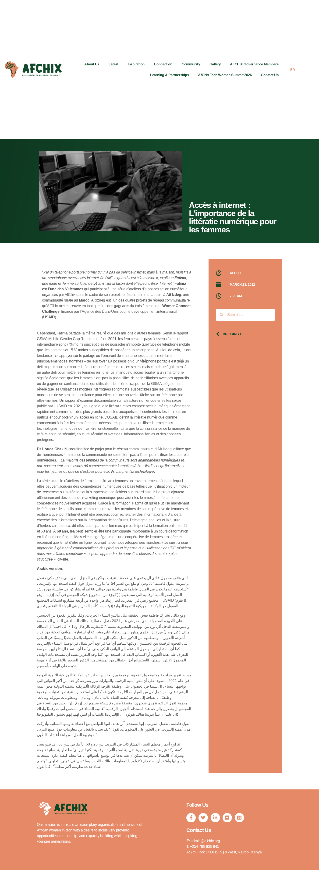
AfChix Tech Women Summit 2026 (225, 75)
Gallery (215, 64)
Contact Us (270, 75)
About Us (91, 64)
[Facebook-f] (191, 817)
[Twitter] (203, 817)
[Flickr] (227, 817)
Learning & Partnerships (169, 75)
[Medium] (239, 817)
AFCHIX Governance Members (254, 64)
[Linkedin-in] (215, 817)
